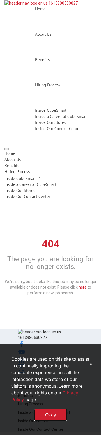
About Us (43, 34)
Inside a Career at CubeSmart (61, 116)
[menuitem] (50, 153)
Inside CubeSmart (50, 110)
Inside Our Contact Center (58, 128)
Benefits (42, 59)
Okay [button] (50, 415)
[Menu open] (6, 149)
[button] (50, 178)
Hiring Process (47, 85)
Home (40, 9)
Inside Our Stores (50, 122)
